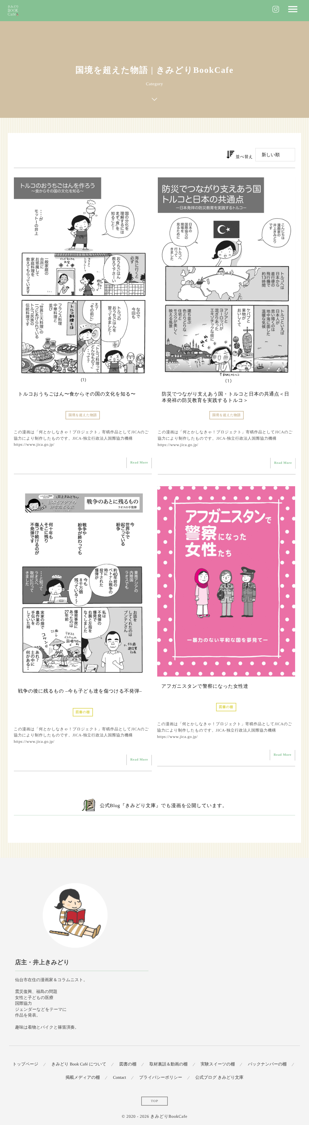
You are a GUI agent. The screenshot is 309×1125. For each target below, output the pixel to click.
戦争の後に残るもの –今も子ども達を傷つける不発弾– (80, 691)
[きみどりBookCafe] (13, 10)
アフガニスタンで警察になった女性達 (204, 686)
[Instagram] (275, 10)
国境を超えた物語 (82, 415)
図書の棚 (83, 712)
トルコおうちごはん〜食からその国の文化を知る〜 (77, 394)
